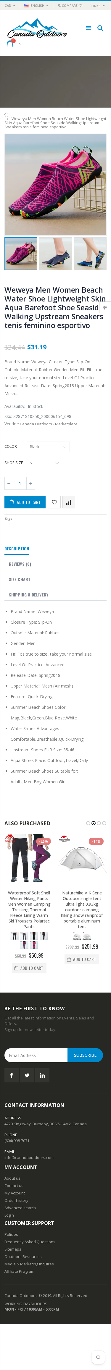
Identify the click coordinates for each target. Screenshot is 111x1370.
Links (96, 6)
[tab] (16, 549)
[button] (88, 823)
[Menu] (88, 28)
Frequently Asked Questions (29, 1241)
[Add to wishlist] (54, 502)
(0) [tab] (20, 564)
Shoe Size (13, 462)
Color (10, 446)
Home (6, 114)
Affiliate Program (19, 1271)
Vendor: (11, 424)
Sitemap (11, 1249)
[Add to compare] (68, 502)
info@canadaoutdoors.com (29, 1157)
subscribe (85, 1055)
